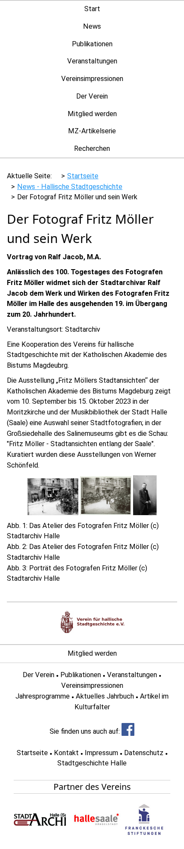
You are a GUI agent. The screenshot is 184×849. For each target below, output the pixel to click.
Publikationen (92, 44)
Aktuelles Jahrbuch (105, 696)
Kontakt (66, 753)
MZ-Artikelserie (92, 131)
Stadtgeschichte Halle (92, 763)
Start (92, 9)
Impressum (101, 753)
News (92, 26)
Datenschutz (143, 753)
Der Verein (92, 96)
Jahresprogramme (42, 696)
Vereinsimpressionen (92, 79)
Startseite (32, 753)
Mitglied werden (92, 114)
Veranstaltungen (92, 61)
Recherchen (92, 148)
